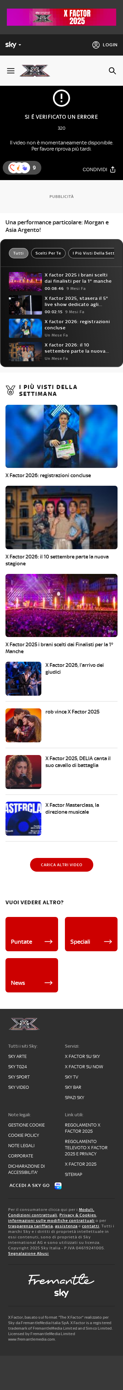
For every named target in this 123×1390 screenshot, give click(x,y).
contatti (90, 1226)
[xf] (37, 71)
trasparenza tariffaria (30, 1226)
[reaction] (24, 167)
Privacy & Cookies (77, 1215)
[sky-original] (61, 1293)
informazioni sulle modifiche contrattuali (51, 1220)
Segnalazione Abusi (28, 1253)
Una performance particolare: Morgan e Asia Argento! (57, 226)
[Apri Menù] (11, 71)
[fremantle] (61, 1279)
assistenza (66, 1226)
